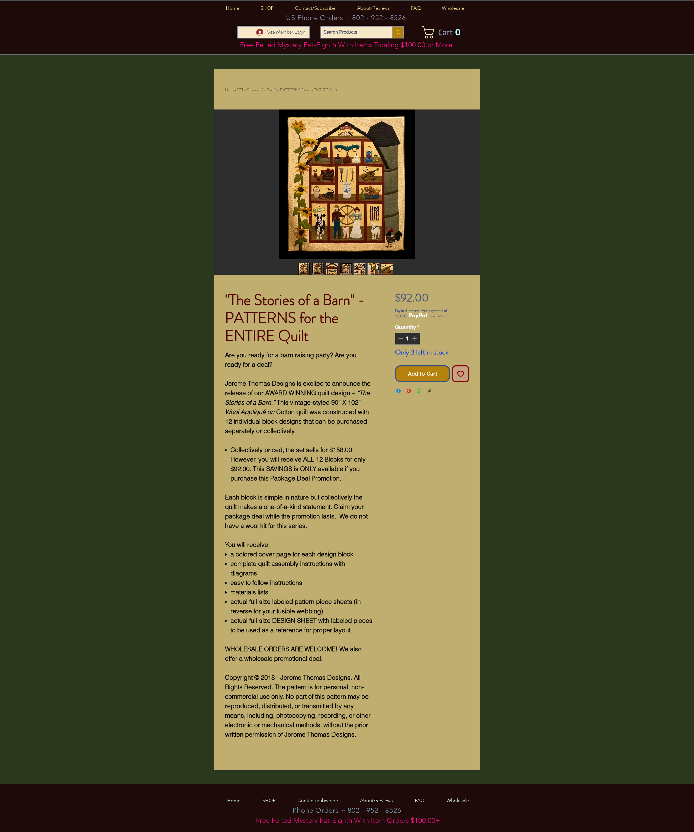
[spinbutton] (407, 338)
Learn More (437, 316)
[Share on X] (429, 391)
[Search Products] (397, 32)
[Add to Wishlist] (460, 373)
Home (230, 90)
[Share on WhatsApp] (419, 391)
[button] (267, 8)
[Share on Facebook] (398, 391)
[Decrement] (400, 338)
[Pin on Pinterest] (409, 391)
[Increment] (414, 338)
